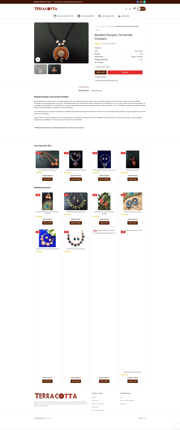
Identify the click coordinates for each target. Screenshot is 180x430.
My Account (94, 400)
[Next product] (99, 30)
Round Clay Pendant (132, 170)
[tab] (83, 90)
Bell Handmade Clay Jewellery (76, 249)
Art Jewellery (110, 26)
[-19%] (104, 230)
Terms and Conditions (97, 410)
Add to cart (101, 72)
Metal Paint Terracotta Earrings (132, 212)
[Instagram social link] (141, 1)
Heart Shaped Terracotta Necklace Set (104, 170)
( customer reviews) (108, 43)
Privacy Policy (95, 407)
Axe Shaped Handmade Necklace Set (104, 233)
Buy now (125, 72)
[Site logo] (46, 8)
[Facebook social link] (137, 1)
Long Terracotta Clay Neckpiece (47, 170)
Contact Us (123, 404)
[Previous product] (96, 30)
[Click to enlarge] (38, 59)
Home (96, 26)
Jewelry (102, 26)
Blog (121, 397)
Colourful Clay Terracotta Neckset (76, 170)
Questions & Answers (97, 404)
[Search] (126, 9)
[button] (47, 179)
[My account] (130, 9)
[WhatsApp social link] (144, 1)
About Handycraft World (127, 400)
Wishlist (93, 397)
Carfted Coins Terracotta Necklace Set (47, 249)
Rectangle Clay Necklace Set (132, 372)
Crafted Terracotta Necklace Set (75, 212)
